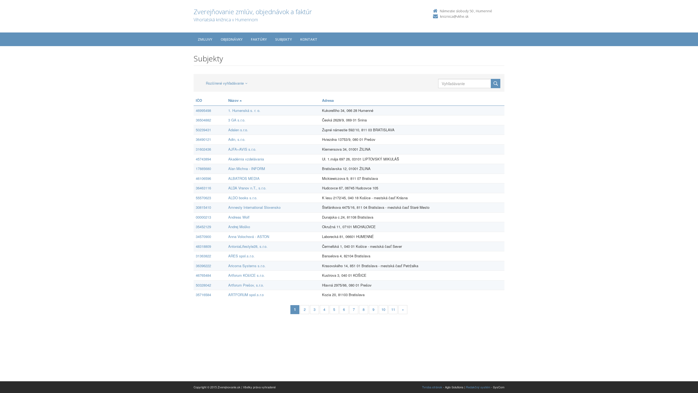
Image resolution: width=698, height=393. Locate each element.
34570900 (203, 236)
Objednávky (232, 39)
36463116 (203, 187)
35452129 (203, 226)
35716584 (203, 294)
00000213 (203, 217)
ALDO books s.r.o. (242, 197)
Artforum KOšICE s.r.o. (246, 275)
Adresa (328, 100)
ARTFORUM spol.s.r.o (246, 294)
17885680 (203, 168)
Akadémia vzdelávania (246, 159)
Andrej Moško (239, 226)
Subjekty (283, 39)
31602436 (203, 149)
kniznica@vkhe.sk (454, 16)
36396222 (203, 265)
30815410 (203, 207)
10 (383, 309)
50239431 (203, 129)
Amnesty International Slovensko (254, 207)
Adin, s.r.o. (236, 139)
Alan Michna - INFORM (246, 168)
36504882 (203, 120)
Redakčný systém (478, 387)
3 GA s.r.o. (236, 120)
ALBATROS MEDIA (244, 178)
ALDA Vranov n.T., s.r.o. (247, 187)
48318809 (203, 246)
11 (393, 309)
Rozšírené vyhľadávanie (225, 83)
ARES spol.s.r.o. (241, 255)
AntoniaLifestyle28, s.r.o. (247, 246)
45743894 (203, 159)
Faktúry (259, 39)
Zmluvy (205, 39)
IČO (199, 100)
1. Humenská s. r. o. (244, 110)
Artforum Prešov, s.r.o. (246, 285)
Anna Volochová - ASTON (248, 236)
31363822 (203, 255)
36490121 (203, 139)
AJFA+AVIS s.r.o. (242, 149)
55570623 (203, 197)
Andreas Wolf (238, 217)
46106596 (203, 178)
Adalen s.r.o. (238, 129)
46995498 (203, 110)
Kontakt (308, 39)
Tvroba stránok (432, 387)
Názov (234, 100)
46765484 (203, 275)
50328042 (203, 285)
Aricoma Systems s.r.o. (247, 265)
